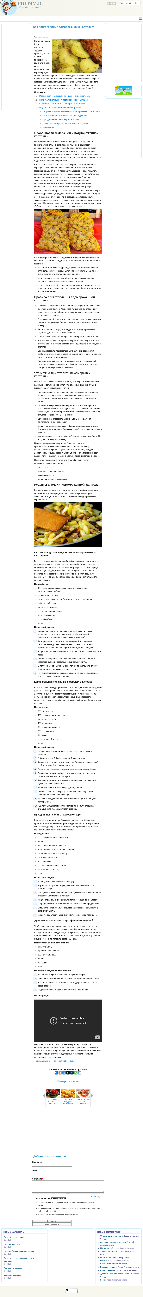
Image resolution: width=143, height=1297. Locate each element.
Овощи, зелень (42, 1061)
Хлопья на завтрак (109, 1251)
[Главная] (8, 14)
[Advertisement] (68, 1132)
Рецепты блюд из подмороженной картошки (60, 107)
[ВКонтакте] (56, 1072)
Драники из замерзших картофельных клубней (65, 123)
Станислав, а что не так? (111, 1236)
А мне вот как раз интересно (113, 1242)
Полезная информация (64, 1061)
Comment (37, 1179)
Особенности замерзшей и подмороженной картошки (64, 96)
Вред (102, 1280)
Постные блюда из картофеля (68, 1101)
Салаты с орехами (12, 1275)
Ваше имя (37, 1162)
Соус (102, 1264)
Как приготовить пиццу (14, 1237)
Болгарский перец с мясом (83, 1101)
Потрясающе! (106, 1248)
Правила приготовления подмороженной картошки (63, 100)
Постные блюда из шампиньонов (19, 1251)
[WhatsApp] (76, 1072)
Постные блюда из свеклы (52, 1101)
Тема (34, 1170)
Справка (94, 1197)
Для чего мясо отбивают (111, 1274)
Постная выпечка (12, 1244)
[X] (68, 1072)
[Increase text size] (114, 5)
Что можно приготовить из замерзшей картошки (62, 103)
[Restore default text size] (111, 5)
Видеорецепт (49, 127)
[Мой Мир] (64, 1072)
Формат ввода (43, 1199)
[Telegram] (79, 1072)
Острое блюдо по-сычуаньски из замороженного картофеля (71, 111)
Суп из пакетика (107, 1270)
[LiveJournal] (72, 1072)
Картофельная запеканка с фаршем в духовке (65, 115)
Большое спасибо (108, 1267)
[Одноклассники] (60, 1072)
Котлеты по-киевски (13, 1268)
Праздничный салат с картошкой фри (61, 119)
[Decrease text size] (108, 5)
